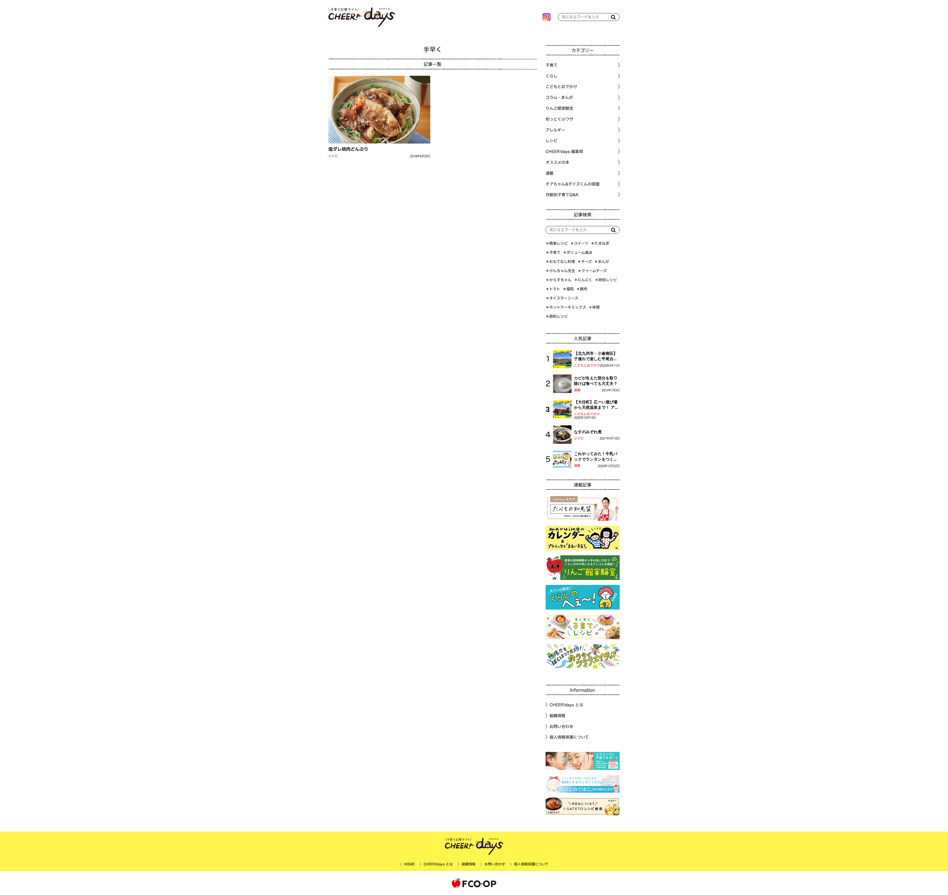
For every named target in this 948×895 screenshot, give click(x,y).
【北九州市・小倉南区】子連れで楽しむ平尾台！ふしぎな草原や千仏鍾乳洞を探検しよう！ (595, 356)
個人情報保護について (569, 737)
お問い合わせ (561, 726)
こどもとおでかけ (587, 365)
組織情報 (557, 716)
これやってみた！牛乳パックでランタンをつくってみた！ (595, 457)
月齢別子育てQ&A (562, 195)
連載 (549, 173)
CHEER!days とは (566, 705)
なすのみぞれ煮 (588, 432)
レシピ (333, 156)
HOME (409, 864)
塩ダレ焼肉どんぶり (348, 149)
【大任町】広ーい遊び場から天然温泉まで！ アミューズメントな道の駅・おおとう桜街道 (596, 405)
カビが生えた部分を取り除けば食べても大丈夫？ (595, 380)
